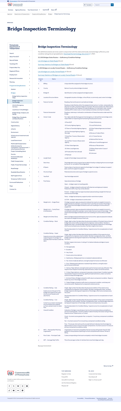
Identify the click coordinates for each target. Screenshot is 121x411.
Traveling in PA (14, 64)
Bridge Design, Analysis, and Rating (20, 113)
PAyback (64, 385)
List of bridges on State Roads (48, 61)
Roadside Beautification (18, 172)
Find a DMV (65, 377)
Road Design (14, 168)
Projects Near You (15, 67)
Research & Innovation (16, 78)
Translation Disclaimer (102, 398)
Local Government (16, 140)
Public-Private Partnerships (19, 165)
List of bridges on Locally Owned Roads (52, 71)
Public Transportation (17, 161)
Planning (12, 82)
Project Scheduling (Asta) (18, 151)
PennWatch (92, 377)
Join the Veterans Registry (69, 383)
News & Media (14, 60)
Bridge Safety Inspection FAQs (19, 96)
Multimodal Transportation (18, 143)
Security (110, 398)
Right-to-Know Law (94, 380)
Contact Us (13, 189)
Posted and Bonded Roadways (17, 157)
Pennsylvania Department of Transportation (15, 46)
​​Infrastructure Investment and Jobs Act (20, 136)
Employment (13, 74)
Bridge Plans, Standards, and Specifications (19, 118)
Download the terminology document (77, 54)
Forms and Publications (16, 182)
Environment (14, 132)
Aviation (13, 89)
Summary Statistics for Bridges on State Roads (53, 64)
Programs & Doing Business (18, 85)
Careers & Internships (95, 374)
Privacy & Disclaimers (90, 398)
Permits (13, 154)
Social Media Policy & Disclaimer (105, 399)
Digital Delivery (15, 125)
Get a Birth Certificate (68, 380)
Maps (11, 186)
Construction (15, 122)
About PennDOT (14, 56)
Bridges (13, 93)
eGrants (13, 129)
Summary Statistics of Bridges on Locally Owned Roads (57, 75)
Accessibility (80, 398)
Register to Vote (66, 374)
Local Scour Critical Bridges (20, 109)
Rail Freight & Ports (16, 175)
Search (12, 53)
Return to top (108, 366)
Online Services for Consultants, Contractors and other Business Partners (19, 147)
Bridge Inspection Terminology (17, 101)
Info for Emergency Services (18, 106)
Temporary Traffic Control (18, 179)
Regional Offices (14, 71)
